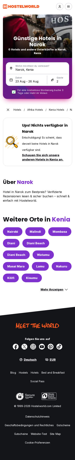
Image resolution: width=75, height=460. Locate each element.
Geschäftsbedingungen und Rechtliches (29, 425)
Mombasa (60, 231)
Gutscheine (63, 425)
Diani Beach (36, 243)
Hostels (23, 372)
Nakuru (61, 266)
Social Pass (37, 381)
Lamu (40, 266)
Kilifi (10, 278)
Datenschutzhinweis (37, 416)
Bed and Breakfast (53, 372)
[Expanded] (8, 109)
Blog (13, 372)
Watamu (43, 255)
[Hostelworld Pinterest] (51, 347)
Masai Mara (16, 266)
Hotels (35, 372)
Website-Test (39, 433)
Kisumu (32, 278)
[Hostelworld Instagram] (33, 347)
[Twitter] (24, 347)
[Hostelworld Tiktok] (59, 347)
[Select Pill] (59, 6)
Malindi (35, 231)
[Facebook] (16, 347)
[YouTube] (42, 347)
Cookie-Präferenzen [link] (37, 442)
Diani (11, 243)
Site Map (55, 433)
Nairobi (12, 231)
